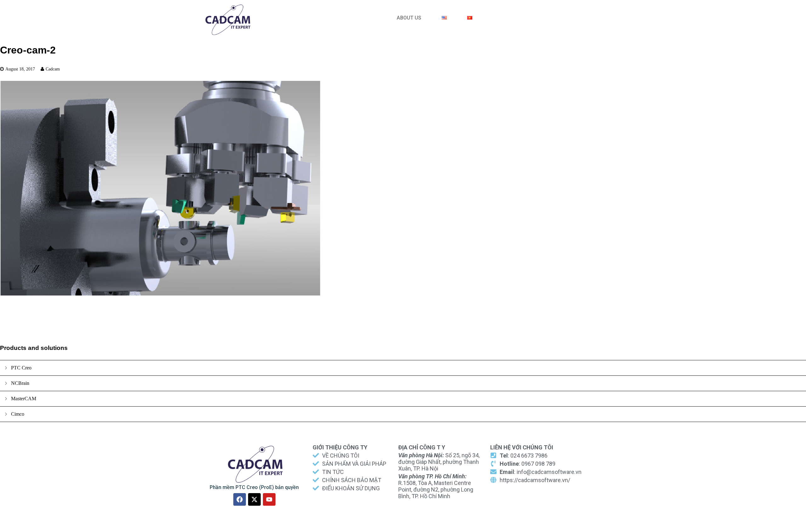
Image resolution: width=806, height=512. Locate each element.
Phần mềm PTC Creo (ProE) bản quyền (254, 487)
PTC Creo (21, 367)
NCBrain (20, 383)
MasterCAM (23, 398)
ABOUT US (409, 18)
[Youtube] (269, 499)
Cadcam (53, 68)
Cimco (17, 414)
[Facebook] (239, 499)
